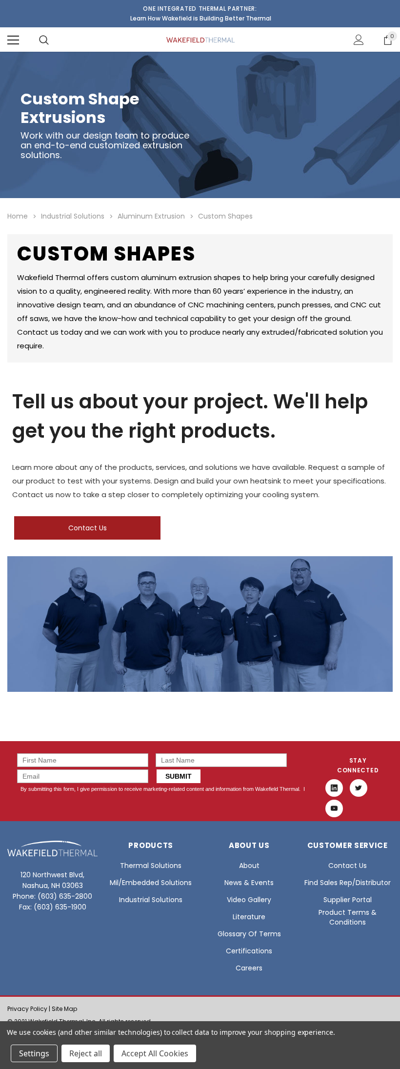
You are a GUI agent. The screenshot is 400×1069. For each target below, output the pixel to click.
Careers (249, 968)
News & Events (249, 882)
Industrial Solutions (150, 900)
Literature (249, 917)
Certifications (249, 951)
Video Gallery (249, 900)
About (249, 865)
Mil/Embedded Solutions (151, 882)
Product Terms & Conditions (348, 917)
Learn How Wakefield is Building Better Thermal (200, 18)
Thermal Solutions (150, 865)
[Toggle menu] (13, 40)
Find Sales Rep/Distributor (347, 882)
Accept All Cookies (154, 1053)
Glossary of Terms (249, 934)
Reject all (85, 1053)
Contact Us (87, 528)
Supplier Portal (347, 900)
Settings (34, 1053)
